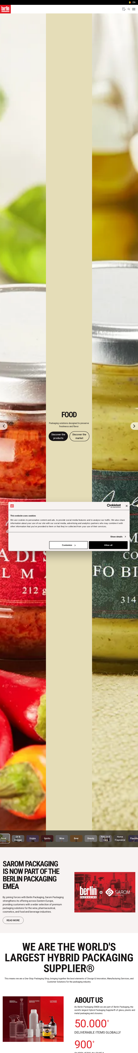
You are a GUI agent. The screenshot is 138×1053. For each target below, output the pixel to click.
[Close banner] (127, 506)
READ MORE (13, 920)
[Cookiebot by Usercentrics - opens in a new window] (109, 506)
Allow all (108, 545)
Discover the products (58, 436)
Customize (67, 545)
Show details (116, 536)
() (131, 2)
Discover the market (79, 436)
